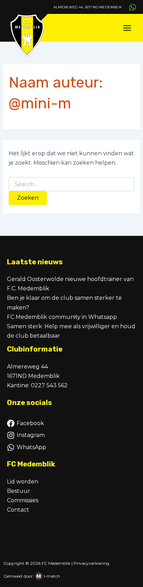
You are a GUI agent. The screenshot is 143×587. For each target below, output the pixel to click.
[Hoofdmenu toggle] (127, 28)
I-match (52, 576)
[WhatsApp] (132, 7)
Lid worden (22, 481)
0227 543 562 (49, 385)
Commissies (22, 500)
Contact (18, 509)
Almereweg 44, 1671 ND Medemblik (87, 7)
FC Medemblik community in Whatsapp (62, 317)
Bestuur (18, 491)
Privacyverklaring (91, 563)
